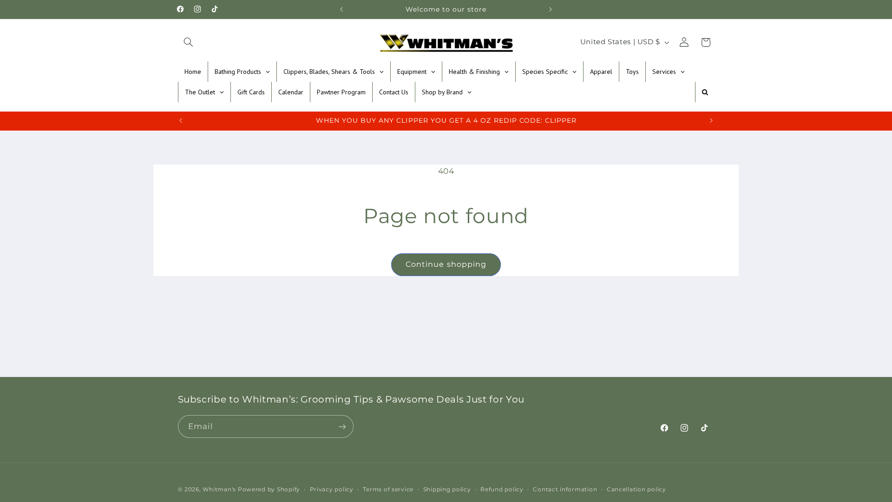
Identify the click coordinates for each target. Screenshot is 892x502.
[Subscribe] (342, 426)
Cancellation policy (636, 489)
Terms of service (388, 489)
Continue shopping (446, 264)
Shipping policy (447, 489)
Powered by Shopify (269, 489)
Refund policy (502, 489)
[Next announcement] (550, 9)
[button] (188, 42)
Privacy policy (332, 489)
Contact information (565, 489)
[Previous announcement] (341, 9)
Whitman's (219, 489)
